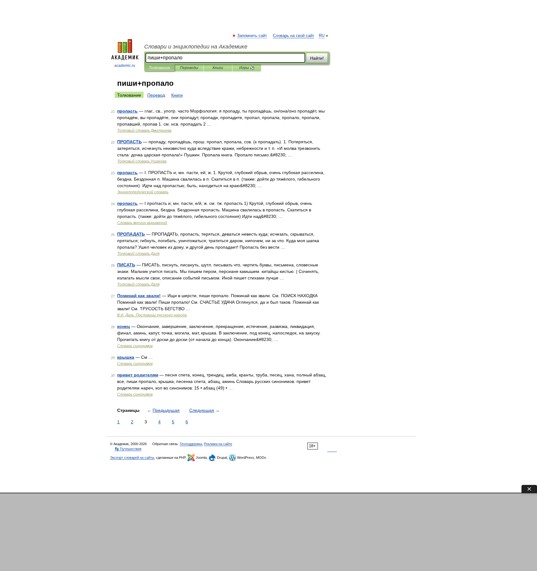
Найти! (317, 58)
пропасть (127, 110)
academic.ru (124, 65)
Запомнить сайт (252, 36)
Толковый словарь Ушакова (142, 161)
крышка (125, 357)
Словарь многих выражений (142, 223)
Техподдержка (191, 444)
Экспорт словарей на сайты (132, 457)
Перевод (156, 95)
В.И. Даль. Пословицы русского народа (152, 315)
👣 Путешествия (128, 449)
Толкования (159, 68)
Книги (218, 68)
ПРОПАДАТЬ (131, 234)
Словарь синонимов (135, 346)
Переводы (189, 68)
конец (123, 326)
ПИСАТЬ (126, 264)
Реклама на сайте (218, 444)
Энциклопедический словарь (142, 192)
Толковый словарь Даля (138, 253)
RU (321, 36)
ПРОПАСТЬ (129, 141)
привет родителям (137, 374)
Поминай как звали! (139, 295)
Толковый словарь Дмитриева (144, 130)
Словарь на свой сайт (293, 36)
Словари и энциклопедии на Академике (195, 47)
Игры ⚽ (247, 68)
